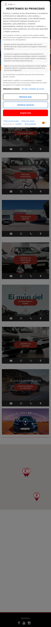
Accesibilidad (31, 124)
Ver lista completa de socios (33, 89)
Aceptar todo (25, 113)
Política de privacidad (10, 121)
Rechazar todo (25, 97)
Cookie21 (18, 124)
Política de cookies (28, 121)
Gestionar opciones (25, 105)
